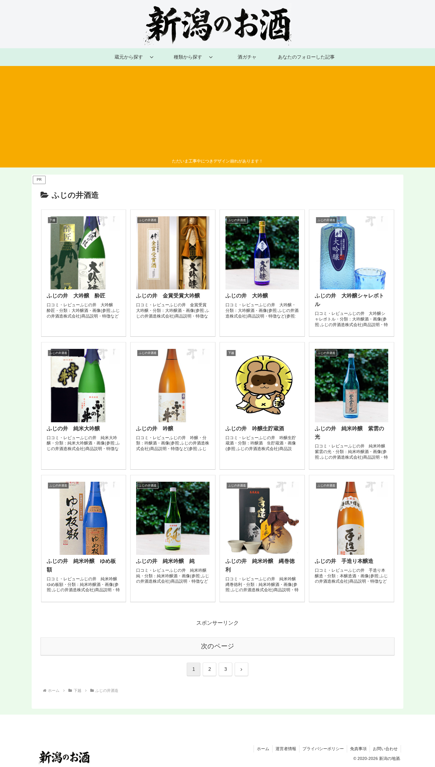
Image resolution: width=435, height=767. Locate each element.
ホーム (263, 748)
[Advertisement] (217, 113)
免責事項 (358, 748)
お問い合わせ (385, 748)
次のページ (217, 646)
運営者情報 (286, 748)
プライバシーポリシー (323, 748)
